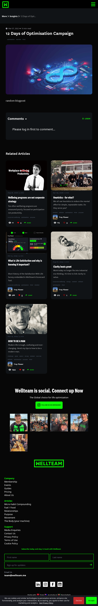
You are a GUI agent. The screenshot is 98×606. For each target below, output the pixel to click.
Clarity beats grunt (62, 266)
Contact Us (9, 533)
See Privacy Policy (46, 603)
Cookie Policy (11, 543)
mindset (55, 212)
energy (68, 281)
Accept (91, 600)
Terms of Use (11, 540)
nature (21, 356)
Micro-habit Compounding (17, 504)
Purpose (8, 514)
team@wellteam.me (15, 575)
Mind (23, 39)
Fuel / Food (10, 507)
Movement (9, 517)
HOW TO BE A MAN (16, 341)
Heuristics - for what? (63, 197)
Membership (10, 481)
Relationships (11, 510)
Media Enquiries (12, 530)
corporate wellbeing (14, 217)
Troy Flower (63, 217)
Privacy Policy (11, 536)
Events (7, 485)
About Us (9, 495)
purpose (32, 217)
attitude (61, 212)
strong (27, 356)
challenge (10, 356)
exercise (38, 356)
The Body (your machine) (16, 521)
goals (16, 356)
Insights (14, 16)
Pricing (7, 491)
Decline (79, 600)
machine (18, 39)
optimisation (11, 39)
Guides (7, 488)
